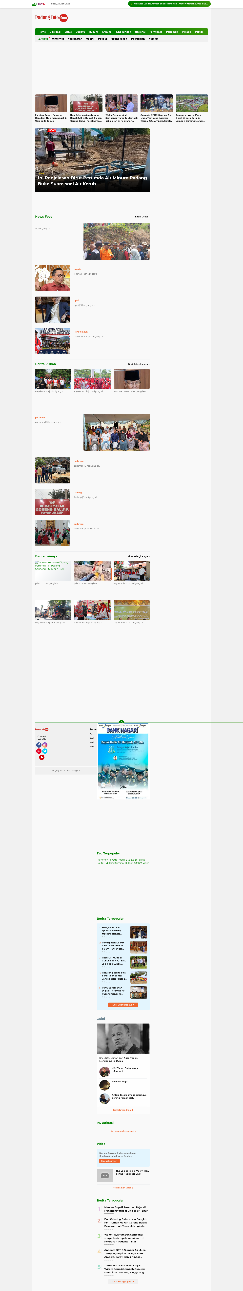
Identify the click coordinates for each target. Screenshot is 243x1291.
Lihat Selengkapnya (138, 364)
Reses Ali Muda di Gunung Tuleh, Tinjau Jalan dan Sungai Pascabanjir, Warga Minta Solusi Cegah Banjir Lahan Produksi (114, 960)
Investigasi (105, 1123)
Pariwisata (155, 31)
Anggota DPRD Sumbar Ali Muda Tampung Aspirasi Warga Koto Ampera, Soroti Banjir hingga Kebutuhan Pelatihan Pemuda (156, 118)
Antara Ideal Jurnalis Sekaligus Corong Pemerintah (129, 1096)
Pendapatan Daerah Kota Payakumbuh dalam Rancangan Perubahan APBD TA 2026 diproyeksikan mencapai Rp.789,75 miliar (113, 945)
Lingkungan (123, 31)
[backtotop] (121, 723)
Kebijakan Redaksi (93, 746)
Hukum (93, 31)
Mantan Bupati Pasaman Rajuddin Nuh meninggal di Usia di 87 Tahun (51, 118)
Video (44, 38)
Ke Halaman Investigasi (122, 1131)
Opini (91, 38)
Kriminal (107, 31)
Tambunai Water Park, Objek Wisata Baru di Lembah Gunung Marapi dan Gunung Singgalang (189, 118)
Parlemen (172, 31)
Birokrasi (55, 31)
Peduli (103, 38)
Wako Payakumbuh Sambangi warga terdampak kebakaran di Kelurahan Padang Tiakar (121, 118)
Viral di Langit (120, 1081)
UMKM (154, 38)
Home (41, 3)
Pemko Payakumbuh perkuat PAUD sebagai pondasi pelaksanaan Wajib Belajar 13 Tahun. (171, 3)
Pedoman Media (93, 742)
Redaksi (93, 738)
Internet (59, 38)
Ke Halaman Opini (122, 1110)
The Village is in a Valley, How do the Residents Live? (132, 1172)
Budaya (80, 31)
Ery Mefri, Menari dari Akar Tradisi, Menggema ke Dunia (118, 1059)
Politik (199, 31)
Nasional (140, 31)
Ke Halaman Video (122, 1187)
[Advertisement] (147, 18)
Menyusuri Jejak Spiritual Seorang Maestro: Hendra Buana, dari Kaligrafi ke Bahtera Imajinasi (113, 930)
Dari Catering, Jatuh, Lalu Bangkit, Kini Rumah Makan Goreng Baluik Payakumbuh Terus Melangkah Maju (86, 118)
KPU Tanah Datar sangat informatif (126, 1069)
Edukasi (109, 863)
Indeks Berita (141, 216)
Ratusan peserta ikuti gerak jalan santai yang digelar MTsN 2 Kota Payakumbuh (114, 975)
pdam (41, 173)
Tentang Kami (93, 734)
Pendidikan (120, 38)
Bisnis (68, 31)
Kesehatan (75, 38)
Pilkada (186, 31)
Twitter (46, 755)
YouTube (44, 761)
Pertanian (139, 38)
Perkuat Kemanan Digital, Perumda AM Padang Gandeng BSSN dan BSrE (113, 990)
